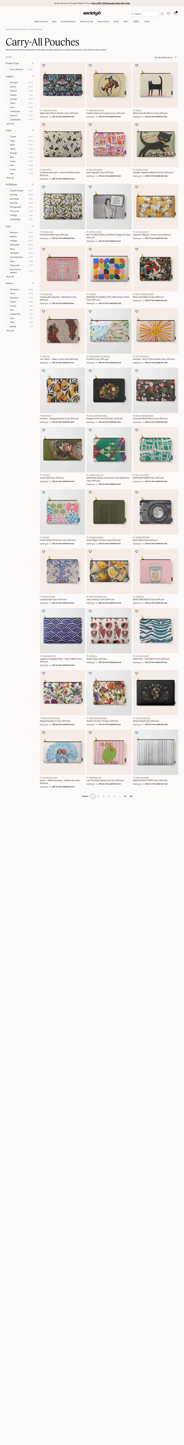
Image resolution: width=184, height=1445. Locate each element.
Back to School (41, 21)
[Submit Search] (132, 13)
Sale (136, 21)
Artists (116, 21)
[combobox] (144, 13)
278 (125, 796)
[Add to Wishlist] (44, 65)
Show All (10, 123)
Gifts (126, 21)
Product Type (12, 63)
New (54, 21)
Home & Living (86, 21)
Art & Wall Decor (68, 21)
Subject (9, 76)
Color (8, 130)
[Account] (162, 13)
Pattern (9, 283)
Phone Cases (103, 21)
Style (8, 226)
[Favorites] (168, 13)
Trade (146, 21)
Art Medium (11, 184)
